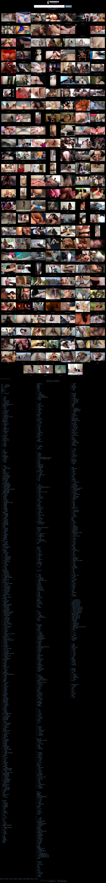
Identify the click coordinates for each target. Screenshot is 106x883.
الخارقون (4, 598)
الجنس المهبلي (8, 576)
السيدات (6, 644)
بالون (5, 807)
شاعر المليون (42, 678)
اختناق (4, 469)
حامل (40, 490)
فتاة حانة (39, 826)
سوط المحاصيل (40, 658)
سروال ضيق (39, 641)
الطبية (5, 664)
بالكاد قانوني (5, 806)
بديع (4, 818)
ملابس (75, 578)
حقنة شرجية (40, 507)
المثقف (4, 728)
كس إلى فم (74, 422)
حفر (39, 502)
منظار (74, 587)
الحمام (6, 593)
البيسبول (5, 539)
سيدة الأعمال (40, 665)
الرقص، (5, 630)
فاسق (40, 818)
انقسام (4, 795)
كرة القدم (75, 415)
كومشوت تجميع (76, 442)
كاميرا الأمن (74, 398)
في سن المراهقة (43, 853)
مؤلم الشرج (74, 468)
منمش (74, 588)
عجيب (39, 765)
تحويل (39, 410)
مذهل (74, 502)
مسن (74, 521)
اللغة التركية (5, 718)
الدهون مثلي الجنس (8, 612)
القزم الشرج (5, 693)
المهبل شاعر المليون (8, 752)
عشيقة (40, 773)
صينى (38, 722)
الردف (5, 625)
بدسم (6, 817)
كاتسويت (74, 394)
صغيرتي (41, 717)
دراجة (39, 549)
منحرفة (74, 586)
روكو (39, 596)
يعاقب (74, 693)
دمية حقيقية (40, 559)
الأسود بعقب (6, 501)
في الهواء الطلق (42, 850)
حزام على (41, 496)
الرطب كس (6, 627)
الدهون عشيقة (6, 610)
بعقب (6, 828)
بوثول (4, 842)
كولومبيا (74, 440)
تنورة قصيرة (40, 432)
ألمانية (5, 430)
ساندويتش (40, 625)
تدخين (39, 411)
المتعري (5, 725)
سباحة (39, 628)
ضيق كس (41, 735)
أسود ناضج (5, 419)
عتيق (38, 763)
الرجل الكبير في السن (7, 623)
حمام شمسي (39, 521)
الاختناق (5, 518)
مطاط (73, 545)
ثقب (40, 445)
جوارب (40, 472)
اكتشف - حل (5, 480)
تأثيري (40, 403)
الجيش (5, 578)
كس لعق (75, 427)
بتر (3, 814)
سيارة (40, 661)
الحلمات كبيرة (6, 585)
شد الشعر (40, 683)
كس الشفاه (75, 424)
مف (73, 553)
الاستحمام (6, 519)
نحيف (75, 632)
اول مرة (5, 796)
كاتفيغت (74, 396)
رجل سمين (40, 586)
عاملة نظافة (40, 757)
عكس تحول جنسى (42, 776)
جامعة (39, 456)
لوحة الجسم (74, 461)
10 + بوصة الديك (5, 384)
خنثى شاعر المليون (42, 540)
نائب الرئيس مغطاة (76, 616)
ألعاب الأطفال (6, 428)
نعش (72, 636)
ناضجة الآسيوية (76, 623)
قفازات (74, 383)
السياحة (5, 643)
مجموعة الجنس (77, 494)
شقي (40, 700)
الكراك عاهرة (5, 698)
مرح (74, 506)
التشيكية (6, 547)
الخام (6, 599)
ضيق (40, 732)
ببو (5, 810)
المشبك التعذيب (6, 740)
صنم (40, 721)
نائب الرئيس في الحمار (77, 610)
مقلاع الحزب (74, 566)
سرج (40, 640)
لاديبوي (74, 450)
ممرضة (74, 583)
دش (39, 553)
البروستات (6, 530)
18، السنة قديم (5, 386)
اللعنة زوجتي (6, 717)
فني (39, 844)
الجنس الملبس (6, 574)
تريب (39, 416)
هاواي (74, 648)
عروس (39, 768)
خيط (38, 543)
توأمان (39, 434)
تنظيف (39, 430)
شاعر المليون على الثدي (42, 679)
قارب (39, 862)
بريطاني (5, 822)
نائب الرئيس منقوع (76, 618)
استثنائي (4, 471)
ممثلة (74, 582)
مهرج (73, 591)
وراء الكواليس (76, 677)
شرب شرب (40, 684)
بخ (5, 816)
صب (40, 710)
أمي (5, 433)
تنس (39, 429)
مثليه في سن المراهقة (77, 488)
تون (39, 437)
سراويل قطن (40, 636)
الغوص (5, 679)
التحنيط (4, 545)
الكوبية (4, 708)
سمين (39, 654)
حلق (40, 510)
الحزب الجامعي (6, 582)
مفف (73, 555)
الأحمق (5, 493)
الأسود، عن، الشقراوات (7, 502)
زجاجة (40, 612)
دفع (39, 556)
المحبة (5, 731)
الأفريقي (5, 503)
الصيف (5, 661)
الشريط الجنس (7, 658)
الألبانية (5, 506)
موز (73, 593)
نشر (74, 634)
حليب (40, 517)
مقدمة (74, 562)
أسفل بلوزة (5, 412)
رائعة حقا (39, 576)
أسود (6, 414)
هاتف (74, 643)
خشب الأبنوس (42, 533)
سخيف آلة (40, 633)
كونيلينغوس (74, 445)
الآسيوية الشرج (7, 484)
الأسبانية (5, 500)
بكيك (5, 831)
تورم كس (40, 435)
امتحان (5, 783)
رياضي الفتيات (40, 603)
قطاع (40, 876)
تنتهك (39, 427)
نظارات (74, 635)
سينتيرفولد (40, 669)
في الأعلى (40, 849)
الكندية (5, 707)
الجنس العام (6, 573)
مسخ (73, 518)
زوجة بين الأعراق (42, 617)
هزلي (75, 653)
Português (20, 878)
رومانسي (40, 597)
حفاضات (40, 501)
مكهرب (73, 577)
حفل (39, 504)
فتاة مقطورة (39, 832)
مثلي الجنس (76, 481)
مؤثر (73, 467)
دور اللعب (40, 561)
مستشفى (75, 516)
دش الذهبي (40, 554)
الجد (5, 566)
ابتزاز (5, 465)
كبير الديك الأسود (76, 410)
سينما (39, 671)
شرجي (40, 685)
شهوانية (40, 703)
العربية (5, 670)
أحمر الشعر (7, 401)
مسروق (73, 519)
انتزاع (5, 790)
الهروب (5, 763)
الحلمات (5, 584)
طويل (40, 747)
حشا (38, 500)
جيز (39, 478)
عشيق (40, 772)
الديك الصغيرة (7, 617)
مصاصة (74, 539)
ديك (40, 564)
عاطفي (40, 753)
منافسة (73, 584)
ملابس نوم (74, 580)
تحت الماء (40, 409)
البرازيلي (6, 528)
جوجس (39, 475)
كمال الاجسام (75, 435)
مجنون (74, 495)
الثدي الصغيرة (7, 556)
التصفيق (5, 550)
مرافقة (74, 505)
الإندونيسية (6, 513)
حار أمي (39, 485)
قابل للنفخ (40, 861)
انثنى (3, 793)
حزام (40, 495)
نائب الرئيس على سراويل (78, 608)
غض (39, 805)
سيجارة (39, 663)
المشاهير (6, 739)
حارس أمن (40, 488)
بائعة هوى (4, 800)
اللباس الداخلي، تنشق (7, 713)
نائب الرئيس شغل (76, 605)
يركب (74, 690)
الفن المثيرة (6, 686)
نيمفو (74, 640)
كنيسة (73, 437)
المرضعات (6, 736)
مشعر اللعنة (75, 529)
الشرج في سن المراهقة (9, 653)
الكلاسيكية (6, 704)
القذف (5, 692)
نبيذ (72, 631)
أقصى (5, 427)
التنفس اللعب (6, 552)
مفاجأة (74, 554)
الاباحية (6, 516)
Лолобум (6, 878)
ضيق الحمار (41, 733)
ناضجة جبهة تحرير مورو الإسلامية (79, 626)
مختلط (74, 499)
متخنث (74, 478)
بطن (4, 826)
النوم (5, 760)
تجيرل (40, 408)
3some (2, 389)
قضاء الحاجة (40, 872)
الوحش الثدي (6, 774)
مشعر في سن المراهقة (77, 532)
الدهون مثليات (6, 614)
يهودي (74, 696)
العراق (5, 668)
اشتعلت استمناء (7, 476)
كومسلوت (75, 441)
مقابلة (74, 561)
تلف (38, 424)
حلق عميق (40, 512)
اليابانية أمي (6, 778)
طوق (39, 746)
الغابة (6, 676)
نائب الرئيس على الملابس (77, 607)
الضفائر (4, 663)
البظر (5, 533)
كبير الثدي (76, 408)
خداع (40, 531)
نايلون (74, 630)
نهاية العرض (74, 638)
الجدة (6, 567)
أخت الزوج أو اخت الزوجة (8, 404)
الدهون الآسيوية (7, 605)
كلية (74, 434)
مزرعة (74, 512)
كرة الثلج (74, 414)
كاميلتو (74, 403)
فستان (39, 837)
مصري (73, 540)
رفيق (39, 592)
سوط (39, 657)
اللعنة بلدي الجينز (6, 715)
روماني (38, 598)
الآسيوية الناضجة (6, 486)
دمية (40, 558)
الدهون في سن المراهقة (8, 611)
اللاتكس (5, 712)
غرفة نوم (40, 797)
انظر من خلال (6, 794)
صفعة (39, 719)
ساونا (39, 627)
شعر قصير (40, 694)
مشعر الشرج (75, 528)
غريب (40, 799)
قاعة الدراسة (40, 864)
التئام (4, 540)
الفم (5, 685)
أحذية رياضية (6, 400)
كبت (73, 407)
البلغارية (5, 535)
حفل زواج (39, 505)
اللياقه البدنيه (5, 719)
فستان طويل (40, 838)
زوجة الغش (41, 615)
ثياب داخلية (39, 448)
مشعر (74, 524)
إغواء (5, 458)
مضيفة (74, 544)
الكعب (6, 703)
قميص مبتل (74, 387)
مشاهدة (74, 522)
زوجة (40, 614)
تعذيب (40, 418)
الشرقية (5, 657)
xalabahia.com (52, 881)
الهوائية (4, 766)
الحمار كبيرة (7, 590)
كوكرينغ (73, 438)
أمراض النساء (6, 431)
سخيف (40, 631)
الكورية (5, 709)
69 (1, 392)
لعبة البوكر (75, 454)
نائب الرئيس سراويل (76, 604)
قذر (39, 867)
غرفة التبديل (39, 795)
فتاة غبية (39, 827)
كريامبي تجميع (75, 419)
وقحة (75, 679)
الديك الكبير (7, 619)
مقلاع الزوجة (74, 567)
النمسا (4, 758)
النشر (4, 756)
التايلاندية (6, 541)
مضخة (74, 543)
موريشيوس (74, 592)
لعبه (72, 457)
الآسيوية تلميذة (6, 487)
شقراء (41, 699)
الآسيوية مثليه (6, 490)
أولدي (5, 446)
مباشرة (74, 473)
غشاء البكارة (41, 803)
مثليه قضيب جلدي (76, 489)
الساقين (5, 634)
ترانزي (39, 415)
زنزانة (39, 613)
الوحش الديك (6, 775)
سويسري (40, 660)
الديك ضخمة (6, 620)
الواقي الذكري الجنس (7, 768)
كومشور (73, 443)
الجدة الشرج (6, 571)
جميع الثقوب (40, 467)
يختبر (73, 689)
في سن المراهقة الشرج (44, 856)
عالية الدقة (40, 754)
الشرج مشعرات (7, 655)
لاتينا (74, 448)
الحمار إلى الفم (7, 587)
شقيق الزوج (39, 701)
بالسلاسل (5, 805)
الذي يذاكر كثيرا (7, 622)
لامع (73, 451)
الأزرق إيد (5, 498)
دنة (39, 560)
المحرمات (7, 733)
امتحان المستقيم (6, 784)
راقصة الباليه (40, 579)
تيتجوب (39, 438)
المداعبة (5, 734)
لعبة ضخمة (75, 456)
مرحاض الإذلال (75, 507)
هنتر (73, 656)
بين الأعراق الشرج (41, 395)
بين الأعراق (41, 394)
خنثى (40, 537)
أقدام (5, 425)
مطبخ (74, 546)
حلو (39, 516)
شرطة (39, 687)
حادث (39, 484)
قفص (74, 384)
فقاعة (40, 839)
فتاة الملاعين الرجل (42, 823)
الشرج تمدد (5, 649)
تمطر (39, 426)
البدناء (4, 525)
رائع (40, 575)
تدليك (40, 413)
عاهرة (40, 758)
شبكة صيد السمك (42, 682)
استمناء (6, 474)
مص (75, 537)
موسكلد (74, 594)
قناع (74, 388)
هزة (74, 652)
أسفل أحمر (5, 411)
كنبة (72, 436)
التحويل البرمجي (6, 546)
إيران (5, 460)
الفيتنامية (5, 690)
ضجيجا (40, 726)
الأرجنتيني (6, 495)
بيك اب (40, 392)
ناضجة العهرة (75, 625)
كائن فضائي (74, 393)
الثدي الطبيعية (7, 558)
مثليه (75, 483)
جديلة (39, 459)
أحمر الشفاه (6, 403)
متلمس (74, 480)
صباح (40, 711)
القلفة (5, 696)
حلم (39, 513)
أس (5, 409)
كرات (74, 413)
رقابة (39, 593)
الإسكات (6, 511)
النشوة (6, 757)
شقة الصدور (40, 698)
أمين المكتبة (5, 438)
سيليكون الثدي (41, 668)
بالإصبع (6, 804)
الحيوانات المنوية (7, 596)
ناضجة (75, 621)
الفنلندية (5, 688)
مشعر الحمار (75, 527)
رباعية (40, 582)
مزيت (74, 513)
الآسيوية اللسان (7, 485)
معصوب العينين (76, 550)
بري (4, 821)
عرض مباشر (40, 767)
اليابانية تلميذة (6, 782)
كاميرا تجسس (76, 399)
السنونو (5, 641)
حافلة (40, 489)
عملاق (39, 781)
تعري (39, 420)
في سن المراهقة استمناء (43, 854)
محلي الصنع (75, 497)
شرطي (39, 688)
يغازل (73, 694)
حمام (40, 520)
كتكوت (74, 411)
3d (1, 388)
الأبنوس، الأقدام (6, 492)
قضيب (40, 873)
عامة (40, 756)
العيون (5, 675)
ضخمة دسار (41, 731)
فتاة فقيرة (40, 829)
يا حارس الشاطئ (75, 684)
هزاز (74, 651)
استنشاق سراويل (6, 475)
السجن (5, 637)
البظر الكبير (6, 534)
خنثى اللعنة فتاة (41, 539)
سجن (39, 630)
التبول (6, 543)
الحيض (4, 595)
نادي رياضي (74, 619)
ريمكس (39, 607)
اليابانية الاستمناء (7, 779)
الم (4, 720)
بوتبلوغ (4, 838)
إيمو (5, 462)
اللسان (6, 714)
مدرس (74, 501)
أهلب (5, 443)
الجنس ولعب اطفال (8, 577)
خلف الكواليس (41, 536)
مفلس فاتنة (75, 559)
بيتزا (39, 389)
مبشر (74, 474)
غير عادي (39, 811)
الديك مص (6, 621)
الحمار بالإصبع (6, 589)
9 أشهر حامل (5, 393)
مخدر (73, 500)
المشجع (5, 741)
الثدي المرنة (6, 560)
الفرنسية (6, 682)
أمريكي (5, 432)
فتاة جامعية (41, 824)
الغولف (4, 680)
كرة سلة (73, 416)
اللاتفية (5, 710)
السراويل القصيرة (7, 638)
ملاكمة (73, 581)
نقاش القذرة (74, 637)
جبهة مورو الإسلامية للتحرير (44, 458)
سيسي (40, 666)
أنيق (5, 441)
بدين (4, 820)
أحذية (5, 398)
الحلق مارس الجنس (8, 583)
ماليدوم (74, 470)
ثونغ (39, 447)
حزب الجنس (41, 497)
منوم (73, 589)
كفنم (74, 431)
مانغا (74, 472)
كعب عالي (74, 430)
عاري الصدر (40, 752)
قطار (39, 875)
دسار (40, 552)
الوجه (6, 771)
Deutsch (11, 878)
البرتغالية (6, 529)
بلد (4, 834)
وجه (74, 673)
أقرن (5, 426)
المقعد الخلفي (6, 746)
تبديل (39, 407)
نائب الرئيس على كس (77, 609)
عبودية (40, 762)
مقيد (73, 570)
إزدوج (5, 454)
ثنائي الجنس (40, 446)
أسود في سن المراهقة (8, 416)
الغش (5, 677)
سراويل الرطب (41, 635)
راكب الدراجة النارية (42, 580)
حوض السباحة (41, 523)
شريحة (39, 690)
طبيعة (39, 742)
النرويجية (5, 755)
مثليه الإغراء (74, 484)
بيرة (38, 391)
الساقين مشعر (6, 636)
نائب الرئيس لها (75, 614)
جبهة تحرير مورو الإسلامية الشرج (44, 457)
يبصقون (74, 685)
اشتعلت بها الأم (6, 478)
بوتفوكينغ (5, 839)
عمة (39, 780)
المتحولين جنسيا (7, 723)
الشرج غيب (6, 652)
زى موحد (39, 619)
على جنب (40, 778)
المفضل (5, 744)
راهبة (39, 581)
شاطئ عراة (40, 677)
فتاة (40, 819)
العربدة (6, 669)
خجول (39, 529)
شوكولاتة (39, 705)
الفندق (5, 687)
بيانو (38, 388)
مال (73, 469)
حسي (39, 499)
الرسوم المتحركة (7, 626)
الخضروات (6, 601)
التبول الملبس (5, 544)
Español (15, 878)
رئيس (40, 574)
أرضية (5, 406)
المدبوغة (5, 735)
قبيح (38, 866)
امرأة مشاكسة (7, 789)
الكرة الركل (5, 699)
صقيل (39, 720)
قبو (38, 865)
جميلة (40, 468)
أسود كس (6, 417)
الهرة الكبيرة (5, 762)
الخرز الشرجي (6, 600)
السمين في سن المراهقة (9, 639)
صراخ (39, 715)
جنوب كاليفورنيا (40, 470)
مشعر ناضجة (75, 533)
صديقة (40, 714)
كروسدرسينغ (75, 418)
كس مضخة (75, 429)
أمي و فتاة (5, 436)
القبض (5, 691)
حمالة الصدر (40, 518)
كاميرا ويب (76, 402)
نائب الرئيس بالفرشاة (76, 602)
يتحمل (73, 686)
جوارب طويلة (42, 474)
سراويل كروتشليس (41, 638)
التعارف (5, 551)
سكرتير (39, 649)
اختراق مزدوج (7, 468)
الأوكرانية (5, 508)
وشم (74, 678)
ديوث (39, 566)
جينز (39, 480)
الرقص (5, 628)
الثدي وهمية (7, 561)
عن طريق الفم (42, 784)
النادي (5, 753)
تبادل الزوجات (40, 405)
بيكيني (40, 393)
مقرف (74, 564)
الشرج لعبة (6, 654)
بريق (5, 823)
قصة (40, 871)
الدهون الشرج (7, 609)
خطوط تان (40, 534)
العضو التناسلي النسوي (8, 674)
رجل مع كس (40, 587)
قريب (39, 869)
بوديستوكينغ (40, 383)
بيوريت (39, 399)
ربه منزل (39, 585)
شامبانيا (38, 681)
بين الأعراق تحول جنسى (43, 397)
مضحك (74, 542)
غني (38, 807)
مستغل (73, 517)
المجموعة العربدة (6, 730)
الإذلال (6, 509)
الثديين (5, 562)
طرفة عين (41, 743)
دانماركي (39, 547)
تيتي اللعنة (40, 441)
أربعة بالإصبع (5, 405)
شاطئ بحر (40, 676)
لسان (74, 452)
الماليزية (5, 722)
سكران (39, 644)
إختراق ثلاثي (5, 452)
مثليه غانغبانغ (74, 486)
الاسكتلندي (6, 522)
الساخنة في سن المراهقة (10, 633)
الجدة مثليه (6, 572)
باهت (4, 809)
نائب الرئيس (76, 599)
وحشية (74, 675)
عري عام (40, 770)
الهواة (6, 767)
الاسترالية (5, 520)
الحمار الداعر (7, 588)
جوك (40, 477)
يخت (73, 688)
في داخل (39, 851)
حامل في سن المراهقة (42, 491)
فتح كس (40, 833)
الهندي (6, 764)
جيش (39, 479)
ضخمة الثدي (41, 730)
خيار (39, 542)
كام (74, 397)
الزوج (5, 632)
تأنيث (39, 404)
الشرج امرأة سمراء (7, 648)
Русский (2, 878)
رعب (39, 591)
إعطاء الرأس (5, 457)
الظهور (4, 665)
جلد (39, 463)
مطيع (74, 548)
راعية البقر (41, 577)
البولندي (4, 538)
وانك (72, 672)
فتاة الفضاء (40, 822)
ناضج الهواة (75, 620)
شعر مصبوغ (39, 695)
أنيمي (5, 442)
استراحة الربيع (6, 473)
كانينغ (73, 404)
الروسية (6, 631)
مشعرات (75, 534)
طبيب (40, 741)
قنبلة (74, 389)
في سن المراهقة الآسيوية (44, 855)
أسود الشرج (6, 415)
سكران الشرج (40, 647)
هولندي (74, 661)
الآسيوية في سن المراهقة (9, 489)
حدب (39, 493)
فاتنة (41, 817)
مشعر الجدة (75, 526)
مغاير (74, 551)
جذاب (39, 461)
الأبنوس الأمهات (6, 491)
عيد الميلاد (41, 786)
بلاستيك (4, 832)
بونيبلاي (38, 386)
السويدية (6, 642)
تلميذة (40, 425)
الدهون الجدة (6, 606)
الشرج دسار (6, 650)
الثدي (6, 554)
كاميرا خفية (75, 400)
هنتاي (74, 654)
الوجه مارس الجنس (8, 772)
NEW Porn (55, 8)
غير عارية (40, 812)
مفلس (75, 556)
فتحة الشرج (40, 834)
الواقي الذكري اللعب (7, 769)
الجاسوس (6, 565)
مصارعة (74, 538)
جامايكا (39, 454)
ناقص (73, 629)
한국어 (28, 878)
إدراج (5, 453)
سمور (39, 652)
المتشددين (7, 724)
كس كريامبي (75, 426)
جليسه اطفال (40, 466)
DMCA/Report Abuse (62, 881)
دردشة (40, 550)
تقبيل (40, 422)
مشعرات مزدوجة (76, 535)
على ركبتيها (40, 779)
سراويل (40, 634)
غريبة (40, 801)
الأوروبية (5, 507)
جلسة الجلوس (40, 464)
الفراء (5, 681)
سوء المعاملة (40, 655)
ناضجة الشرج (76, 624)
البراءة (4, 527)
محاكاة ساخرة (76, 496)
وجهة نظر (75, 674)
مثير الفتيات (75, 490)
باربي (5, 801)
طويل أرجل (40, 748)
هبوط (74, 650)
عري (40, 769)
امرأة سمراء (7, 788)
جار (39, 452)
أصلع (5, 422)
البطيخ (5, 531)
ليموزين (73, 463)
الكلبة (5, 706)
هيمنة (75, 663)
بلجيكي (5, 833)
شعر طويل (41, 693)
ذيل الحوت (39, 570)
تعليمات (40, 421)
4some (2, 390)
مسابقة (74, 515)
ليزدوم (74, 462)
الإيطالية (6, 514)
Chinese (36, 878)
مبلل (73, 477)
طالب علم (39, 738)
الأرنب (5, 497)
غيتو (39, 810)
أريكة (5, 408)
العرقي (5, 671)
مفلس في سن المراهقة (77, 560)
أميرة (5, 437)
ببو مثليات (6, 812)
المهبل (6, 751)
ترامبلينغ (38, 414)
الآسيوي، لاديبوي (6, 482)
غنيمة (40, 808)
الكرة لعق (6, 702)
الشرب (5, 647)
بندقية (5, 837)
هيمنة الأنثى (74, 664)
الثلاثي (6, 563)
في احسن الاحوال (41, 848)
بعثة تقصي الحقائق (8, 827)
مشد (74, 523)
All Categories (53, 9)
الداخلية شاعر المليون (7, 604)
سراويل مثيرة (40, 639)
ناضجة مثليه (75, 627)
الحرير (5, 581)
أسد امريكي (6, 410)
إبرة (4, 449)
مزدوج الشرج (76, 510)
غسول (39, 802)
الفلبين (5, 684)
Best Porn (50, 8)
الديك (6, 616)
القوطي (5, 697)
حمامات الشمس (41, 522)
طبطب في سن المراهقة (42, 740)
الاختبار (5, 517)
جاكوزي (39, 453)
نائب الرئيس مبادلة (76, 615)
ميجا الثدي (74, 595)
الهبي (5, 761)
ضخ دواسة (40, 727)
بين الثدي (39, 398)
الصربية (5, 660)
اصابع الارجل (5, 479)
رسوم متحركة (41, 590)
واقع (75, 670)
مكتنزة (74, 576)
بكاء (4, 829)
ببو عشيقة (5, 811)
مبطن (73, 475)
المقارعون (5, 745)
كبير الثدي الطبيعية (77, 409)
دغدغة (40, 555)
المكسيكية (6, 747)
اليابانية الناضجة (6, 780)
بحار (4, 815)
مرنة (74, 508)
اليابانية (6, 777)
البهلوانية (5, 536)
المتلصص (7, 726)
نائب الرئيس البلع (76, 600)
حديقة (40, 494)
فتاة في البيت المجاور (42, 831)
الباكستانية (6, 524)
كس (75, 421)
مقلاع (74, 565)
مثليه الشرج (75, 485)
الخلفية (5, 603)
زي (39, 620)
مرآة (74, 504)
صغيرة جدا (40, 716)
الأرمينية (4, 496)
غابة (38, 791)
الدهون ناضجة (7, 615)
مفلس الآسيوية (76, 557)
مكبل (74, 572)
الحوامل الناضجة (6, 594)
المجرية (4, 729)
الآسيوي (5, 481)
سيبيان (39, 662)
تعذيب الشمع (39, 419)
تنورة (40, 431)
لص (73, 453)
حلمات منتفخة (41, 515)
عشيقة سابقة (40, 774)
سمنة (40, 651)
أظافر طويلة (6, 423)
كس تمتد (74, 425)
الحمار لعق (6, 592)
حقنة (40, 506)
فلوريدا (40, 842)
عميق (40, 783)
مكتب (74, 573)
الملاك (5, 750)
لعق (74, 458)
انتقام (4, 791)
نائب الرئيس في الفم (77, 611)
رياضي (40, 602)
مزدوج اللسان (76, 511)
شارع (39, 674)
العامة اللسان (6, 666)
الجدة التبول (5, 569)
